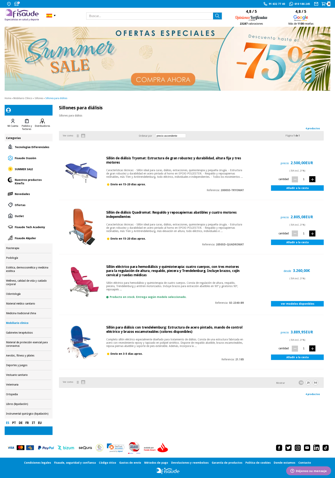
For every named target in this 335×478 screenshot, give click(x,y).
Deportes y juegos (28, 365)
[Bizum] (66, 447)
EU (40, 423)
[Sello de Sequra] (85, 447)
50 (315, 382)
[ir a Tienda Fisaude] (167, 471)
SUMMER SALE (28, 168)
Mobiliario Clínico (22, 98)
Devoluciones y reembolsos (190, 462)
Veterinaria (28, 384)
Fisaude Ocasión (28, 157)
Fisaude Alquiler (28, 237)
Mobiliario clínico (28, 323)
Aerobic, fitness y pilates (28, 355)
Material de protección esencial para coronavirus (28, 344)
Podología (28, 258)
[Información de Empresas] (134, 447)
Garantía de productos (227, 462)
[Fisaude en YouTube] (307, 448)
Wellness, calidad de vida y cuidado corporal (28, 282)
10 (301, 382)
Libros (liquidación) (28, 404)
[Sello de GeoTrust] (116, 447)
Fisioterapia (28, 248)
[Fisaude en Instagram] (298, 448)
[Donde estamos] (9, 4)
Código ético (107, 462)
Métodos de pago (156, 462)
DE (20, 423)
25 (308, 382)
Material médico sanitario (28, 303)
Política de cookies (258, 462)
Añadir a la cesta (297, 188)
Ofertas (28, 204)
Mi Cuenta (13, 126)
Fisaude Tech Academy (28, 226)
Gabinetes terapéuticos (28, 332)
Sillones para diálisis (56, 98)
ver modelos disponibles (297, 303)
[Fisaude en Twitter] (288, 448)
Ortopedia (28, 394)
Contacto (304, 462)
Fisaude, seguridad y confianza (75, 462)
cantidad (284, 179)
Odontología (28, 294)
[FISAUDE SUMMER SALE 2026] (167, 59)
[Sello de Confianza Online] (100, 447)
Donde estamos (284, 462)
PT (14, 423)
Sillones (39, 98)
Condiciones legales (37, 462)
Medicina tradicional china (28, 313)
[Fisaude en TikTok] (326, 448)
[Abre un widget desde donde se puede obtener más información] (308, 471)
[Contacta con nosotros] (316, 4)
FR (27, 423)
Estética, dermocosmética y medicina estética (28, 269)
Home (8, 98)
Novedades (28, 193)
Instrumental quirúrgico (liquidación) (28, 413)
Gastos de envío (130, 462)
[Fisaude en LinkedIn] (316, 448)
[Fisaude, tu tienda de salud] (23, 16)
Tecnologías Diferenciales (28, 146)
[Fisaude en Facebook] (279, 448)
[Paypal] (46, 448)
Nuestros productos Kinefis (28, 181)
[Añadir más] (312, 179)
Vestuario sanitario (28, 375)
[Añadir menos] (295, 179)
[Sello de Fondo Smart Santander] (157, 448)
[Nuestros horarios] (17, 4)
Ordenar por (145, 136)
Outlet (28, 215)
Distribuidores (42, 126)
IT (33, 423)
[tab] (13, 124)
